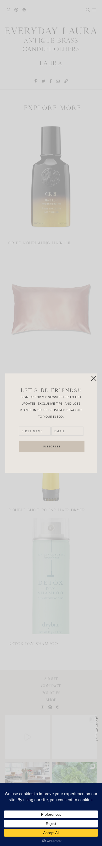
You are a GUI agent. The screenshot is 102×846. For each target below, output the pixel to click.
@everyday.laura (96, 728)
